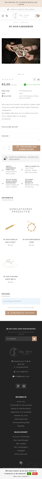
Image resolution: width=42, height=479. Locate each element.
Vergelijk (21, 451)
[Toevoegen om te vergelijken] (38, 79)
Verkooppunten (21, 419)
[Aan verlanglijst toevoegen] (34, 79)
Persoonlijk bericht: (10, 127)
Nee (34, 473)
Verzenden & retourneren (21, 405)
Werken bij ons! (21, 415)
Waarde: (6, 136)
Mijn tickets (21, 444)
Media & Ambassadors (21, 408)
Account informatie (21, 437)
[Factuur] (21, 462)
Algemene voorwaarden (21, 412)
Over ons (21, 402)
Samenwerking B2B (21, 422)
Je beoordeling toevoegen (22, 313)
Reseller (21, 426)
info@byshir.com (22, 376)
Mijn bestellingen (21, 440)
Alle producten (21, 454)
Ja (29, 473)
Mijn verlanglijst (21, 447)
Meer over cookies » (21, 476)
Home (15, 22)
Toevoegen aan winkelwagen (27, 148)
